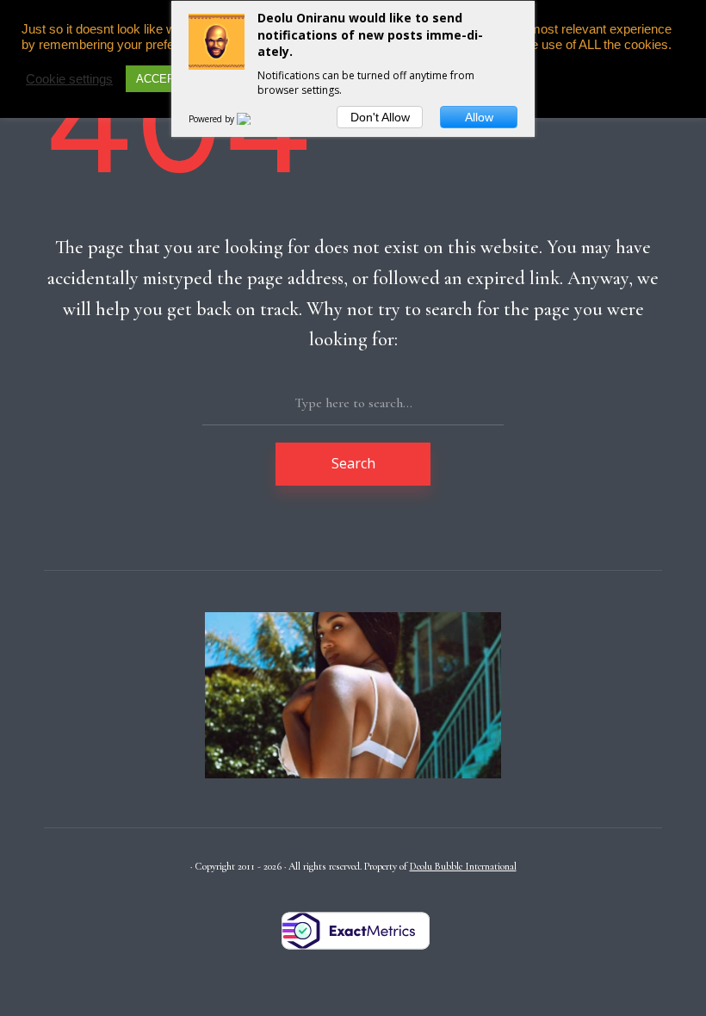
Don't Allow (380, 117)
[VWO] (254, 119)
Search (353, 463)
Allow (479, 117)
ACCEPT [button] (159, 78)
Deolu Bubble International (463, 866)
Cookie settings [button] (69, 79)
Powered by (213, 119)
